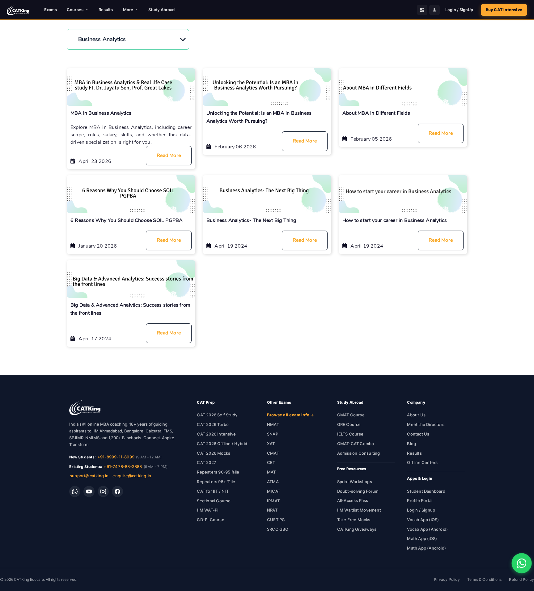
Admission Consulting (358, 453)
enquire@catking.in (131, 475)
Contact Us (418, 434)
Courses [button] (75, 9)
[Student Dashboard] (422, 10)
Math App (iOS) (422, 538)
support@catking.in (89, 475)
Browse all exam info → (290, 414)
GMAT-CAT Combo (355, 443)
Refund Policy (521, 579)
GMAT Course (351, 414)
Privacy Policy (447, 579)
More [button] (128, 9)
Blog (411, 443)
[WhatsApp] (74, 491)
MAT (271, 472)
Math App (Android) (426, 548)
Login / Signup (421, 510)
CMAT (273, 453)
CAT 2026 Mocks (213, 453)
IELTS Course (350, 434)
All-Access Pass (352, 500)
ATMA (273, 481)
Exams (50, 9)
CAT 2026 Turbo (213, 424)
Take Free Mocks (354, 519)
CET (271, 462)
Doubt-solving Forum (358, 491)
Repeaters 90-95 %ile (218, 472)
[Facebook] (117, 491)
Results (106, 9)
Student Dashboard (426, 491)
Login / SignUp (459, 9)
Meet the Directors (425, 424)
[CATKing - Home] (18, 10)
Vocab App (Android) (427, 529)
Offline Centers (422, 462)
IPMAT (273, 500)
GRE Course (349, 424)
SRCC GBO (278, 529)
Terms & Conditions (484, 579)
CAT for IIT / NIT (212, 491)
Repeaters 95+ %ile (216, 481)
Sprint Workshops (354, 481)
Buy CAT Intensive (504, 9)
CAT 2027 (206, 462)
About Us (416, 414)
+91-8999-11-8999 (115, 456)
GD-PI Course (210, 519)
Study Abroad (161, 9)
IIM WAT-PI (207, 510)
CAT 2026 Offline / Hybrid (222, 443)
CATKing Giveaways (356, 529)
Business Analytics (102, 39)
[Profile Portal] (434, 10)
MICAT (273, 491)
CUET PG (276, 519)
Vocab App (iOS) (423, 519)
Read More (169, 155)
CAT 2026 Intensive (216, 434)
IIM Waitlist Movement (359, 510)
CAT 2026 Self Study (217, 414)
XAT (271, 443)
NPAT (272, 510)
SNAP (272, 434)
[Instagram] (103, 491)
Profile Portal (419, 500)
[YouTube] (89, 491)
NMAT (273, 424)
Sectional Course (214, 500)
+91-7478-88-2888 (123, 466)
